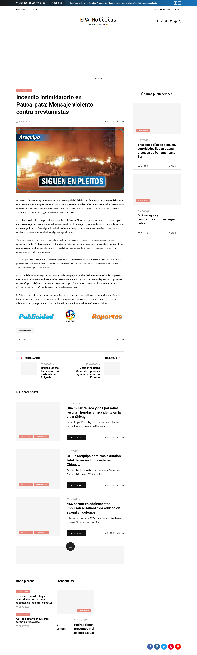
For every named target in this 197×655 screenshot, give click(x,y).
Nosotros (20, 9)
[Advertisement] (98, 52)
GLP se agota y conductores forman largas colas (157, 219)
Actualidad (143, 130)
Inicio (176, 9)
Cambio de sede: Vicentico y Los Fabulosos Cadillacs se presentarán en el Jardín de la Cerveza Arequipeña (113, 3)
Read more (76, 438)
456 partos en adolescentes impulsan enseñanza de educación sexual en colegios (93, 508)
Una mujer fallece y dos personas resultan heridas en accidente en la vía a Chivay (94, 412)
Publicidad (33, 9)
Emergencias (23, 90)
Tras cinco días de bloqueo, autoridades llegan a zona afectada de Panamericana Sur (34, 599)
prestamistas (25, 331)
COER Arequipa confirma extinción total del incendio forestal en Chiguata (94, 460)
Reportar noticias (162, 9)
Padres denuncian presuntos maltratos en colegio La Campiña (73, 629)
